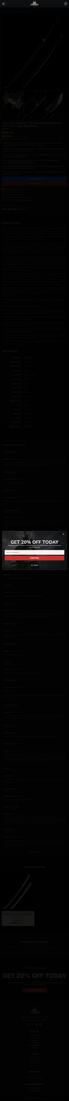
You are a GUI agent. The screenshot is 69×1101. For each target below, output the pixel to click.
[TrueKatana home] (34, 4)
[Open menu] (3, 4)
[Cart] (66, 4)
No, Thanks (34, 565)
